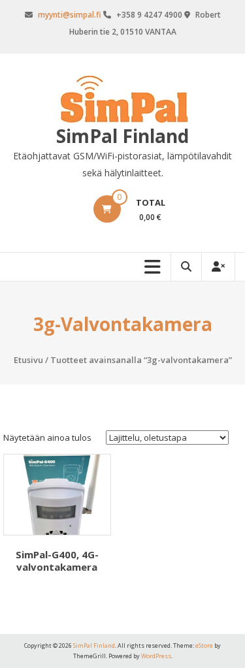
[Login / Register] (218, 267)
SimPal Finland (122, 135)
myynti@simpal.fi (69, 14)
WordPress (156, 656)
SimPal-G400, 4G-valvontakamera (57, 561)
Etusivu (28, 360)
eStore (204, 645)
